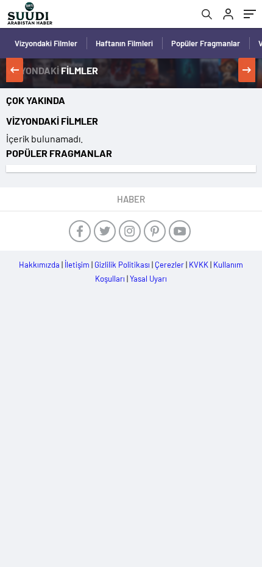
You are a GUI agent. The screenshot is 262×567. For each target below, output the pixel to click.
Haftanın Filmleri (124, 43)
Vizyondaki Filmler (46, 43)
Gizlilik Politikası (122, 265)
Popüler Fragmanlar (205, 43)
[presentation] (14, 70)
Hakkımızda (39, 265)
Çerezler (169, 265)
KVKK (198, 265)
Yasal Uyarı (148, 279)
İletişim (77, 265)
